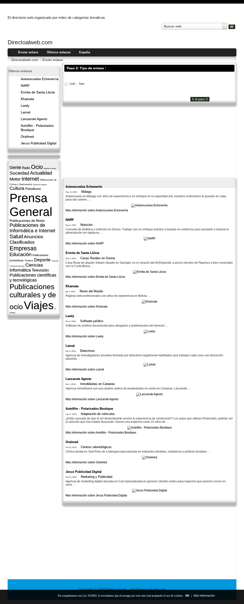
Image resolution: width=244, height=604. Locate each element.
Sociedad (19, 173)
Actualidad (41, 173)
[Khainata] (149, 301)
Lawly (25, 105)
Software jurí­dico (91, 321)
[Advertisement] (149, 141)
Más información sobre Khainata (86, 306)
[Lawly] (149, 331)
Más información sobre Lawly (84, 336)
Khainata (27, 99)
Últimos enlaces (59, 52)
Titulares (29, 260)
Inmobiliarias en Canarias (97, 384)
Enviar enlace (28, 52)
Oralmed (27, 136)
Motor (15, 179)
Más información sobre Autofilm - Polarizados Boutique (101, 432)
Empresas (23, 248)
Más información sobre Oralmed (86, 462)
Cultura (17, 188)
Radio (26, 168)
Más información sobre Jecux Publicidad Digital (96, 495)
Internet (30, 179)
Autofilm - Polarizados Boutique (89, 408)
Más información (204, 595)
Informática (20, 270)
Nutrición (86, 224)
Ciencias (34, 264)
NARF (25, 85)
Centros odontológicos (96, 447)
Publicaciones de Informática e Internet (32, 227)
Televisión (40, 270)
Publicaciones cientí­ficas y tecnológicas (33, 277)
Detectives (87, 350)
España (84, 52)
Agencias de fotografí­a (40, 184)
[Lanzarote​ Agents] (149, 394)
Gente (15, 167)
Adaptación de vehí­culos (98, 414)
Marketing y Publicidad (96, 476)
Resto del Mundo (91, 291)
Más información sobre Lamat (85, 369)
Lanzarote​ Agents (34, 119)
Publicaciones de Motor (27, 220)
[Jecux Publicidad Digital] (149, 490)
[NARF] (149, 238)
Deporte (42, 259)
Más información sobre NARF (85, 243)
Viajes (39, 305)
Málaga (86, 191)
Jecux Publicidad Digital (38, 143)
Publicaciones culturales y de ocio (33, 297)
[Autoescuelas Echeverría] (149, 205)
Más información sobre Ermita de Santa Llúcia (95, 276)
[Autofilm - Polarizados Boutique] (149, 427)
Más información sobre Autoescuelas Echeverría (97, 210)
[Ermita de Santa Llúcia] (149, 271)
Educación (20, 254)
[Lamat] (149, 364)
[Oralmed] (149, 457)
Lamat (25, 112)
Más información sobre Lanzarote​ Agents (92, 399)
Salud (16, 236)
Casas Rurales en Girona (97, 258)
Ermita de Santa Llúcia (38, 92)
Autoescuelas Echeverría (39, 79)
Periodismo (33, 189)
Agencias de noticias (50, 168)
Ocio (37, 167)
